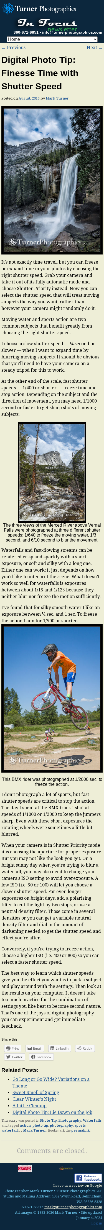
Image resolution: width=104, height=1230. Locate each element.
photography (61, 1125)
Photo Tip (48, 1120)
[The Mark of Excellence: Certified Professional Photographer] (24, 1168)
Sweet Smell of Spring (35, 1092)
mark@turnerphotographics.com (73, 1207)
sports (80, 1125)
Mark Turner (57, 98)
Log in (96, 1223)
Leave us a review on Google (77, 1185)
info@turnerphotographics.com (72, 32)
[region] (52, 472)
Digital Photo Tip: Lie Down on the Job (52, 1112)
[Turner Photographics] (40, 8)
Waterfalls (92, 1120)
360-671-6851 (26, 32)
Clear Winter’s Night (34, 1099)
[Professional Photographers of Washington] (66, 1168)
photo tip (40, 1125)
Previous (13, 47)
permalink (80, 1130)
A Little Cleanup (29, 1105)
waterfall (9, 1130)
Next (95, 47)
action (25, 1125)
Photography (70, 1120)
